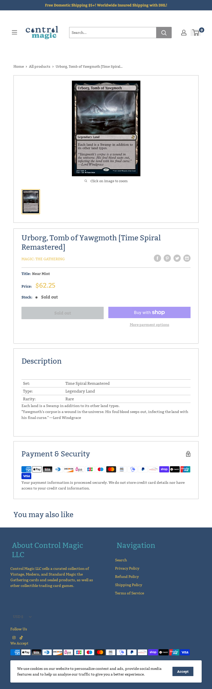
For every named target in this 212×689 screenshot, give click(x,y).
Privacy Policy (127, 568)
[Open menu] (14, 32)
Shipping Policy (128, 585)
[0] (196, 32)
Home (18, 66)
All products (39, 66)
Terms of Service (129, 593)
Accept (183, 671)
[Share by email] (187, 258)
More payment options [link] (149, 324)
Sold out (62, 313)
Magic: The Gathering (43, 259)
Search (121, 560)
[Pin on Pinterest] (167, 258)
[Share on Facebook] (157, 258)
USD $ (18, 616)
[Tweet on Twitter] (177, 258)
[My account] (183, 32)
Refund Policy (127, 576)
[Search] (164, 32)
